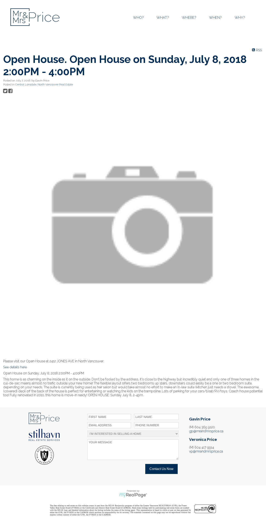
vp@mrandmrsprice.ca (206, 451)
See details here (15, 367)
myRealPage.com (133, 495)
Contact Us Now (161, 469)
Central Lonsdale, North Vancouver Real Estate (44, 84)
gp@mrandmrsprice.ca (206, 431)
